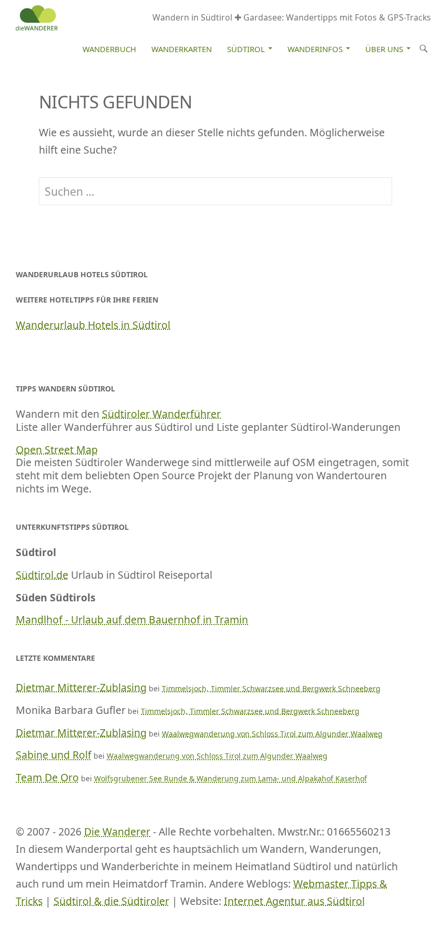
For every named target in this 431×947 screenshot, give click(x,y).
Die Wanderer (117, 831)
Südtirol (246, 49)
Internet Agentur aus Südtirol (294, 901)
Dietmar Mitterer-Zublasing (81, 687)
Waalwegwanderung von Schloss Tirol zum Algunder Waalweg (272, 734)
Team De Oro (47, 777)
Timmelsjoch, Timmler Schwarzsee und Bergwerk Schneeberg (271, 688)
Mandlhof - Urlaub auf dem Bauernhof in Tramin (132, 619)
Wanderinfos (315, 49)
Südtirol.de (42, 575)
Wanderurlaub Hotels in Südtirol (93, 325)
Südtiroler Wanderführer (161, 414)
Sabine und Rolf (53, 755)
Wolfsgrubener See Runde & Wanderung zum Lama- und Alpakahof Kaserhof (230, 778)
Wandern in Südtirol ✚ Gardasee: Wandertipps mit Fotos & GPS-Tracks (291, 17)
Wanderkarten (181, 49)
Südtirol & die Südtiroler (111, 901)
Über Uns (384, 49)
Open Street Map (57, 449)
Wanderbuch (109, 49)
